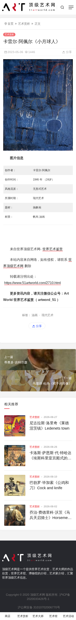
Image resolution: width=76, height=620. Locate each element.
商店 (7, 616)
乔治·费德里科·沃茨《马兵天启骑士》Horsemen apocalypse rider (50, 515)
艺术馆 (53, 616)
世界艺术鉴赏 (52, 249)
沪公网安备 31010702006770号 (39, 607)
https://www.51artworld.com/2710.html (32, 283)
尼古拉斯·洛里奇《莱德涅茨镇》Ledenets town (49, 425)
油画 (35, 315)
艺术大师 (38, 616)
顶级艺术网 (37, 594)
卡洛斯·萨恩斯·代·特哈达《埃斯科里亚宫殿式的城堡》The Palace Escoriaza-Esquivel (50, 456)
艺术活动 (68, 616)
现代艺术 (47, 315)
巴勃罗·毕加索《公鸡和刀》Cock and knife (49, 485)
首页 (11, 23)
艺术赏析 (24, 23)
